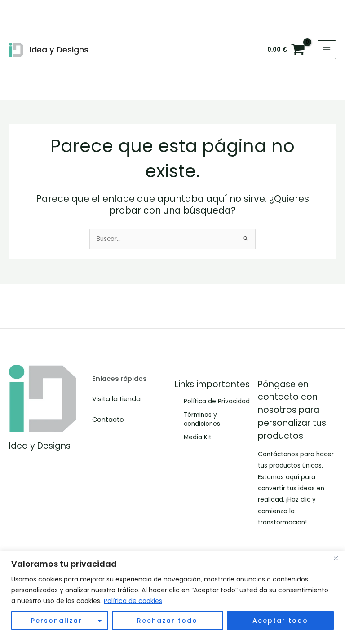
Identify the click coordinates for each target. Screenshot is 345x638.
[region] (172, 594)
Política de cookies (133, 600)
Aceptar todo (280, 620)
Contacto (108, 419)
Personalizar (56, 620)
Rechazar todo (167, 620)
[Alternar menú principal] (327, 49)
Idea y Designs (59, 49)
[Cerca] (335, 558)
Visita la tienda (116, 398)
